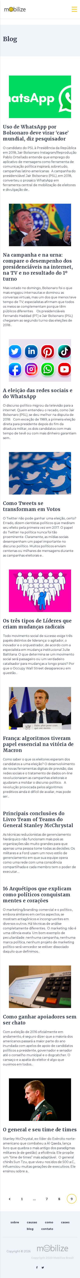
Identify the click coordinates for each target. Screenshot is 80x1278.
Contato (47, 1229)
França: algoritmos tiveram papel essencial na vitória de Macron (38, 744)
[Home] (15, 9)
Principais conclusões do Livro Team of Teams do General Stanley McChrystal (38, 819)
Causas (32, 1222)
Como (49, 1222)
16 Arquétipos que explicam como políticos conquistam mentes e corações (37, 895)
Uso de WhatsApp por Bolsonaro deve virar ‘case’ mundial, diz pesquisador (36, 133)
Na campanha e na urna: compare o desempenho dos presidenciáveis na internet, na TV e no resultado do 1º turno (38, 267)
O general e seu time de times (40, 1130)
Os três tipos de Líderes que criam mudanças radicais (37, 624)
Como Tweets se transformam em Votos (31, 506)
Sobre (14, 1222)
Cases (65, 1222)
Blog (30, 1229)
